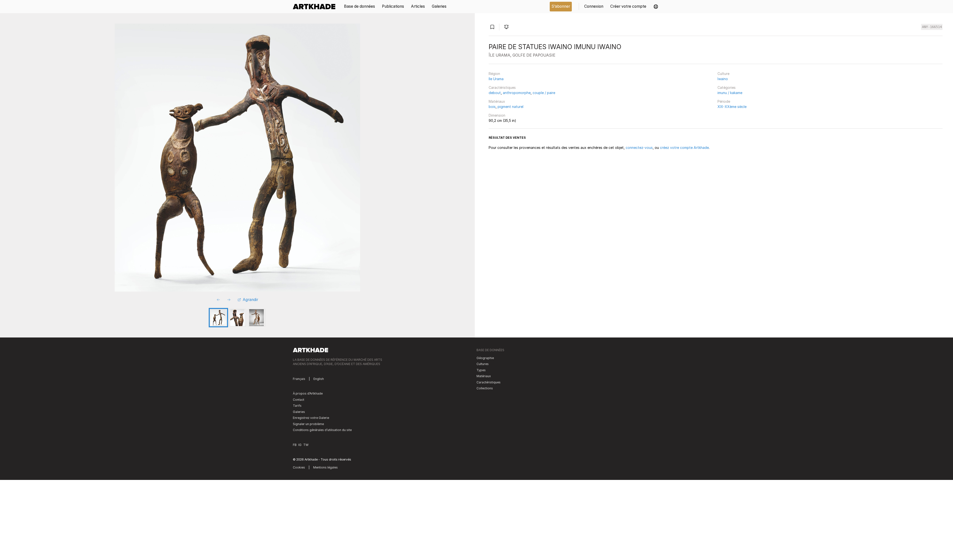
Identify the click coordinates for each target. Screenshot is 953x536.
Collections (484, 388)
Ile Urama (496, 79)
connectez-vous (639, 147)
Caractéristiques (502, 87)
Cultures (482, 364)
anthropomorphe (517, 93)
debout (495, 93)
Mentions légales (325, 467)
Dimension (497, 115)
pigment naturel (510, 106)
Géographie (485, 358)
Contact (298, 400)
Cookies (299, 467)
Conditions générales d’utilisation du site (322, 430)
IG (300, 445)
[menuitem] (316, 6)
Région (494, 73)
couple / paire (544, 93)
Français (299, 379)
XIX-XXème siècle (732, 106)
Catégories (726, 87)
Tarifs (297, 405)
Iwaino (722, 79)
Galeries (299, 412)
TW (305, 445)
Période (723, 101)
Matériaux (497, 101)
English (318, 379)
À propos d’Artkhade (308, 393)
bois (492, 106)
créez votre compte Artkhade (684, 147)
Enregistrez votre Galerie (311, 418)
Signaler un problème (308, 424)
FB (295, 445)
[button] (655, 6)
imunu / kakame (729, 93)
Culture (723, 73)
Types (481, 370)
